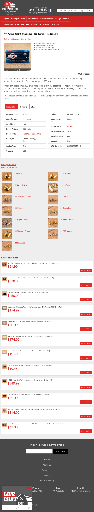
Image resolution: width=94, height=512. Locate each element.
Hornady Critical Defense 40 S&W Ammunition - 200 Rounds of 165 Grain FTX (34, 409)
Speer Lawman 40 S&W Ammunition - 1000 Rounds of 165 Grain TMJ (31, 278)
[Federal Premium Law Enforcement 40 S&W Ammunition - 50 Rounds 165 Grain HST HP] (4, 425)
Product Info (11, 107)
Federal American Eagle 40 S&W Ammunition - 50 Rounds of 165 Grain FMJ (33, 263)
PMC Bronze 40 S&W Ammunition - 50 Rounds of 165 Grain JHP (29, 395)
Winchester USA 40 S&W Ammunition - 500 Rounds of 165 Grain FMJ (31, 336)
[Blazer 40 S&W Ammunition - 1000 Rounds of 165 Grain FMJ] (4, 293)
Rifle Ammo (33, 19)
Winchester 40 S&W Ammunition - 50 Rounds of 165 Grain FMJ (29, 351)
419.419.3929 (38, 10)
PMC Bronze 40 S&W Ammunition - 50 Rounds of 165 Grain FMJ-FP (30, 365)
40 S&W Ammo (66, 219)
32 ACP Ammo (66, 173)
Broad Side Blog (47, 480)
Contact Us (47, 470)
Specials (55, 24)
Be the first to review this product (17, 39)
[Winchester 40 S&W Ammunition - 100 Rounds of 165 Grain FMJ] (4, 323)
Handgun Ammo (18, 19)
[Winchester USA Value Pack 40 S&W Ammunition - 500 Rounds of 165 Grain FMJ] (4, 308)
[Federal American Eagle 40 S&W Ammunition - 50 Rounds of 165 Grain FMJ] (4, 264)
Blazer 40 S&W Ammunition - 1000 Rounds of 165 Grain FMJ (28, 292)
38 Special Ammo (67, 208)
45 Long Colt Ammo (22, 185)
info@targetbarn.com (38, 13)
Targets (5, 19)
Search (90, 10)
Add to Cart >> (86, 270)
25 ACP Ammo (20, 173)
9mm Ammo (20, 242)
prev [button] (6, 70)
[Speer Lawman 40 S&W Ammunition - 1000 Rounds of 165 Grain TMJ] (4, 279)
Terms (47, 475)
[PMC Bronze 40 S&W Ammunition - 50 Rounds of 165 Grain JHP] (4, 396)
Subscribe (61, 451)
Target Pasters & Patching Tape (15, 24)
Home (47, 459)
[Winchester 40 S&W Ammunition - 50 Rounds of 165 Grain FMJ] (4, 352)
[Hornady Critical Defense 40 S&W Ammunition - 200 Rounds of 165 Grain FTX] (4, 410)
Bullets (34, 24)
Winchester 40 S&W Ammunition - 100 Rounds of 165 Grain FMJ (29, 322)
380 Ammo (19, 208)
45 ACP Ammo (66, 231)
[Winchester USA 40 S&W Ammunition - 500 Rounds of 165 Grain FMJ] (4, 337)
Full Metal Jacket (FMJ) (32, 134)
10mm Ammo (65, 185)
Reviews (23, 107)
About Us (47, 465)
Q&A (33, 107)
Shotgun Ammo (62, 19)
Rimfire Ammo (46, 19)
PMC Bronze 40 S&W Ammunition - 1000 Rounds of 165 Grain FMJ (30, 380)
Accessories (44, 24)
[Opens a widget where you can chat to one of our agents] (17, 498)
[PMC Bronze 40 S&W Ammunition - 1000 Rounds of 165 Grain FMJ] (4, 381)
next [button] (29, 70)
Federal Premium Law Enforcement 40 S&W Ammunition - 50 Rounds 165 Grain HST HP (37, 424)
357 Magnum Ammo (23, 196)
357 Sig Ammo (66, 196)
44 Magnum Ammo (22, 231)
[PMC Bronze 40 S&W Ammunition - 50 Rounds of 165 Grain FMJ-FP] (4, 367)
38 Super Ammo (21, 219)
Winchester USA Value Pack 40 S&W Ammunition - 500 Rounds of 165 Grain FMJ (35, 307)
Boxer (69, 126)
